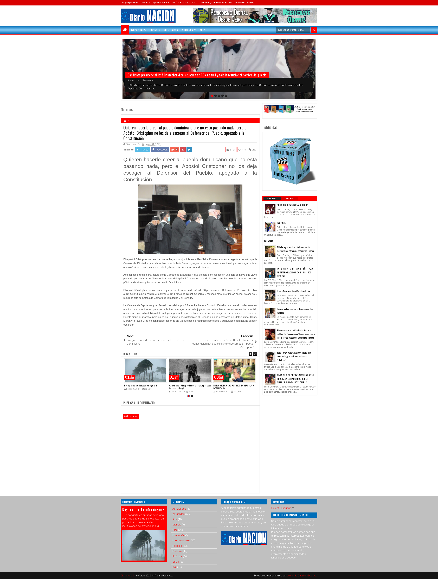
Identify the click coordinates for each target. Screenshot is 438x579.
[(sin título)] (270, 227)
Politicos (177, 556)
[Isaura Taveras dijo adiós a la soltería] (270, 295)
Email (232, 149)
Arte (174, 519)
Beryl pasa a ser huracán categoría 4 (140, 385)
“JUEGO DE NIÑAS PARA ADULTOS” (292, 205)
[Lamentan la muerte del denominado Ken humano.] (270, 313)
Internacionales (181, 540)
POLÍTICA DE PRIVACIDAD (184, 2)
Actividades (187, 29)
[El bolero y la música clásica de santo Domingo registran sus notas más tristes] (270, 251)
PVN (200, 29)
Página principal (130, 2)
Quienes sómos (161, 2)
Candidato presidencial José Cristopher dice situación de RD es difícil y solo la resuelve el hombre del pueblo (197, 74)
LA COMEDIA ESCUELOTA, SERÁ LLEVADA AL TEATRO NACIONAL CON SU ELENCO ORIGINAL (295, 272)
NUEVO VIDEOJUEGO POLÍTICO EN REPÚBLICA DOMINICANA (233, 387)
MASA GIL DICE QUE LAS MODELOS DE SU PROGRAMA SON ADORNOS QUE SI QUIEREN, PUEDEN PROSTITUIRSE (295, 378)
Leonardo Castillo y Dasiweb (302, 575)
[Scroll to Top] (432, 573)
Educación (178, 535)
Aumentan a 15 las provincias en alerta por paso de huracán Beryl (190, 387)
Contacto (145, 2)
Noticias (177, 545)
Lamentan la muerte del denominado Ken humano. (295, 310)
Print (243, 149)
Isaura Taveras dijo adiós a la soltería (293, 291)
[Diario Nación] (125, 29)
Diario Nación (128, 575)
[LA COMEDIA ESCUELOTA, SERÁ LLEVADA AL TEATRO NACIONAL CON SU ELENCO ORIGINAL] (270, 273)
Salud (175, 561)
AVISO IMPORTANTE (244, 2)
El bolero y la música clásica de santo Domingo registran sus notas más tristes (295, 249)
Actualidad (178, 514)
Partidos (177, 551)
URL (253, 149)
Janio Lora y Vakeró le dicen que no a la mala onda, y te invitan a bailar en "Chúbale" (294, 356)
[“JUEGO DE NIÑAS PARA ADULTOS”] (270, 209)
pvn (174, 567)
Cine (175, 529)
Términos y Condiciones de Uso (216, 2)
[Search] (314, 30)
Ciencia (176, 524)
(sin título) (281, 223)
